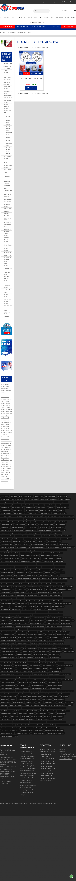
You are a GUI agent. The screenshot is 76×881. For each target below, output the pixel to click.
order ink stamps (32, 631)
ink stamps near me (65, 674)
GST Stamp (8, 411)
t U (64, 749)
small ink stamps (60, 572)
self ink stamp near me (34, 665)
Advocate (6, 75)
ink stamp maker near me (7, 679)
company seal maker (18, 510)
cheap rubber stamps (6, 530)
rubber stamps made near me (39, 688)
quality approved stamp (37, 544)
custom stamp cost (31, 646)
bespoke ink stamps (22, 660)
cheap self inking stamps (34, 536)
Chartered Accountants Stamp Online (56, 722)
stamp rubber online (31, 569)
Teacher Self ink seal (30, 719)
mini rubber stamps (45, 581)
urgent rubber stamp (30, 519)
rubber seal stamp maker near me (39, 677)
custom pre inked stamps (17, 569)
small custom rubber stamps (8, 660)
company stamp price (56, 569)
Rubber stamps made (69, 598)
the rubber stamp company (24, 578)
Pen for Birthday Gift (69, 702)
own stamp (20, 598)
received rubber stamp (50, 544)
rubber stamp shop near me (20, 662)
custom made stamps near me (66, 691)
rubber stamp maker (50, 496)
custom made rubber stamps (64, 536)
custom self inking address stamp (9, 615)
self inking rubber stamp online (49, 578)
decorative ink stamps (27, 651)
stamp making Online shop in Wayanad (56, 550)
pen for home (8, 208)
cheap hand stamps (69, 651)
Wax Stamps (7, 316)
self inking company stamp (45, 631)
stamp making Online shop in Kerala (36, 550)
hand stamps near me (63, 694)
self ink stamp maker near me (8, 685)
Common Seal (7, 91)
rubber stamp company (62, 505)
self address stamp (5, 538)
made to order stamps (6, 623)
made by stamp (31, 592)
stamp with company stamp (42, 651)
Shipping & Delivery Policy (68, 756)
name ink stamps (35, 691)
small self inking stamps (37, 572)
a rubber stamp (43, 595)
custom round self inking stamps (63, 603)
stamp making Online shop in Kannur (29, 555)
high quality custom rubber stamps (19, 620)
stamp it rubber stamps (58, 640)
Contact (62, 752)
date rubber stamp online (64, 589)
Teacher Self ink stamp (18, 719)
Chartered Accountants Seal (7, 725)
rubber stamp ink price (43, 569)
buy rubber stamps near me (55, 685)
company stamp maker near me (56, 668)
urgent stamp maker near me (49, 665)
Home (3, 2)
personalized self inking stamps (8, 521)
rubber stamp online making (19, 592)
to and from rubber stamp (22, 643)
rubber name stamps (53, 674)
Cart (69, 2)
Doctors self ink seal (58, 705)
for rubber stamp (5, 569)
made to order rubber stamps (40, 654)
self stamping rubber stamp (67, 620)
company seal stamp (65, 499)
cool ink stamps (58, 598)
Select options (31, 88)
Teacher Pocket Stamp (6, 722)
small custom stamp (22, 603)
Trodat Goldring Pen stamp (34, 696)
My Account (57, 2)
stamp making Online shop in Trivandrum (31, 553)
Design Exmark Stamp (8, 128)
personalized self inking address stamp (10, 612)
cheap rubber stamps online (21, 623)
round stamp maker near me (65, 679)
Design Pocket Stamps (8, 139)
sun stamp (4, 481)
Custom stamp (8, 98)
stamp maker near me (6, 662)
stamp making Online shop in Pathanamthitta (12, 564)
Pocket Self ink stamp (35, 699)
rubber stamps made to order (33, 598)
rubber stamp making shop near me (24, 671)
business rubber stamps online (8, 637)
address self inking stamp (56, 612)
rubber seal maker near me (39, 674)
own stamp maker (5, 609)
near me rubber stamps (22, 685)
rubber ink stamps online (66, 648)
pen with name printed (19, 710)
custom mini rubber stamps (55, 637)
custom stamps (53, 499)
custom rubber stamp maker (8, 589)
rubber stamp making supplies (36, 629)
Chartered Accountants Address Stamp (29, 727)
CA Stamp (52, 713)
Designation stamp (46, 533)
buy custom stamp (44, 575)
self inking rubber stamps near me (9, 682)
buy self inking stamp (66, 617)
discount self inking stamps (26, 657)
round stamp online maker (66, 578)
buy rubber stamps (66, 538)
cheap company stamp (18, 646)
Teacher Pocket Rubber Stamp (21, 722)
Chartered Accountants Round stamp (54, 730)
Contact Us (22, 2)
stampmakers (36, 578)
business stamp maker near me (22, 688)
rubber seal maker (30, 541)
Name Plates (7, 194)
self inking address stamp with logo (48, 510)
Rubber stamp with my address (41, 708)
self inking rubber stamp (7, 502)
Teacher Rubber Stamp (58, 716)
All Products (5, 17)
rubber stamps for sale (18, 541)
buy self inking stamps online (8, 578)
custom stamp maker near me (54, 682)
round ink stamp (55, 575)
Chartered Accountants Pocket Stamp (10, 730)
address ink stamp (21, 589)
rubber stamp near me (52, 660)
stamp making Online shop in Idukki (30, 558)
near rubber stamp (18, 530)
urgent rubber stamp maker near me (37, 662)
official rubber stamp (18, 586)
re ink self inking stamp (56, 615)
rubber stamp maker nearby (22, 572)
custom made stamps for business (9, 657)
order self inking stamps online (40, 583)
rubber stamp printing (60, 521)
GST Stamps (7, 179)
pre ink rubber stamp (48, 521)
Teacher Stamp (25, 716)
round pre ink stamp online (23, 547)
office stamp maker (5, 586)
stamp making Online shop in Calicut (9, 555)
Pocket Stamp (8, 229)
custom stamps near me (41, 671)
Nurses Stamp (69, 705)
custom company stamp (55, 595)
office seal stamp (5, 527)
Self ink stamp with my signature (26, 713)
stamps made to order (67, 586)
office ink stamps (51, 626)
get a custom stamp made (43, 606)
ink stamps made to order (41, 657)
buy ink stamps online (42, 612)
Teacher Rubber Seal (5, 719)
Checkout (35, 2)
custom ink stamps (52, 519)
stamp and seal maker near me (56, 677)
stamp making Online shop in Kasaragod (51, 558)
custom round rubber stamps (59, 581)
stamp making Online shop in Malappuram (31, 561)
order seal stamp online (33, 581)
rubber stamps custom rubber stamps (49, 648)
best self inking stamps (6, 575)
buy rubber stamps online (60, 502)
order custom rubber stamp (37, 620)
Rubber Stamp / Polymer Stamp (8, 259)
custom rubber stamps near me (8, 674)
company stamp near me (55, 671)
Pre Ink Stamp (5, 456)
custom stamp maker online (22, 544)
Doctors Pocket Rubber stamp (17, 705)
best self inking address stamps (38, 643)
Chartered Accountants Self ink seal (9, 727)
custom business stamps (69, 547)
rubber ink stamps (33, 513)
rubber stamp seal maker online (35, 589)
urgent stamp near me (23, 677)
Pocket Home (7, 222)
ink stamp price (45, 586)
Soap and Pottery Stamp (6, 278)
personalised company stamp (8, 654)
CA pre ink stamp (15, 716)
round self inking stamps (62, 507)
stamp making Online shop (19, 550)
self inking (46, 516)
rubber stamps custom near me (8, 694)
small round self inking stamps (61, 631)
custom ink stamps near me (7, 691)
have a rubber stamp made (44, 646)
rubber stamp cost (31, 524)
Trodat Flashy (8, 299)
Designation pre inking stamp (39, 733)
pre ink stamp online (6, 516)
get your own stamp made (28, 612)
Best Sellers (7, 80)
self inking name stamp (6, 688)
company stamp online (6, 524)
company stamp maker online (45, 524)
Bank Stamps (7, 77)
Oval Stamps (7, 202)
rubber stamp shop (5, 505)
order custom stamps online (8, 603)
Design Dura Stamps (8, 122)
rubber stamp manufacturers (16, 519)
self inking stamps (38, 496)
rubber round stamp (6, 581)
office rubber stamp (42, 507)
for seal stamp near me (24, 682)
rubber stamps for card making (66, 519)
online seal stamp (41, 541)
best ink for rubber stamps (52, 623)
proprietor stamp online (33, 533)
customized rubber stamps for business (10, 651)
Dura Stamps (7, 169)
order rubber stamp (5, 541)
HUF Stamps (7, 181)
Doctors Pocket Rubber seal (32, 705)
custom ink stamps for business (8, 640)
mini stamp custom (21, 631)
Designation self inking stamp (23, 733)
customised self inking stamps (32, 586)
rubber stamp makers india (25, 496)
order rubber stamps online (35, 516)
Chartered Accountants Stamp (37, 722)
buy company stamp (16, 606)
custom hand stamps (48, 567)
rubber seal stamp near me (24, 674)
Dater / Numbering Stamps (7, 106)
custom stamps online (17, 507)
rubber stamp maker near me (66, 660)
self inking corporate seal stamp (35, 634)
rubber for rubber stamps (25, 615)
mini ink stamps (22, 640)
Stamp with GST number (14, 708)
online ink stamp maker (18, 581)
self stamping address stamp (37, 623)
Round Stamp (48, 17)
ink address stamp (65, 623)
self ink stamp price (36, 521)
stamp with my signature (63, 710)
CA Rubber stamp (61, 713)
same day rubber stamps (54, 688)
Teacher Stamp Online (36, 716)
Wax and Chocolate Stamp (7, 312)
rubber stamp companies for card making (11, 648)
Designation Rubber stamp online (56, 733)
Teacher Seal (47, 716)
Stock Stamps (59, 17)
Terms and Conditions (12, 2)
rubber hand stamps (19, 600)
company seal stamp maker (7, 595)
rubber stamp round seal (49, 536)
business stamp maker (32, 575)
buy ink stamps (4, 606)
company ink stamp (48, 603)
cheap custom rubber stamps (30, 648)
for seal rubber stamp (20, 533)
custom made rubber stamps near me (47, 694)
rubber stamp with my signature (8, 713)
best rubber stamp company (64, 626)
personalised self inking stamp (57, 583)
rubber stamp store (62, 496)
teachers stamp (6, 483)
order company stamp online (8, 598)
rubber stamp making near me (56, 662)
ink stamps (26, 499)
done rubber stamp (16, 609)
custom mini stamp (20, 634)
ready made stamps (57, 592)
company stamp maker (6, 513)
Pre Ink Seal (7, 447)
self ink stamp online (45, 513)
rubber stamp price (5, 507)
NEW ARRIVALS (7, 197)
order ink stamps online (29, 606)
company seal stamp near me (35, 679)
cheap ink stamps (32, 640)
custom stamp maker (6, 510)
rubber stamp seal (39, 505)
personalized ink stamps (54, 538)
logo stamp (4, 414)
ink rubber (51, 507)
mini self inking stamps (56, 600)
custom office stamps (6, 600)
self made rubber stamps (52, 620)
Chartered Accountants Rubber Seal (45, 725)
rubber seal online (59, 567)
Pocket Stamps (16, 17)
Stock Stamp (7, 283)
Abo (61, 749)
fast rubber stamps (21, 595)
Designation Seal (57, 533)
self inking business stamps (7, 626)
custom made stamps (68, 516)
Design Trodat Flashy (8, 149)
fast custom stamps (54, 654)
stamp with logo (6, 479)
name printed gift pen (32, 710)
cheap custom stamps (21, 629)
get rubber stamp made (24, 583)
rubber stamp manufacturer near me (38, 668)
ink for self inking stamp (17, 527)
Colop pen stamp (22, 696)
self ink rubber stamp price (7, 567)
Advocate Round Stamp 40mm (31, 78)
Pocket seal (40, 702)
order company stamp (31, 600)
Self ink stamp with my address (58, 708)
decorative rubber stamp (7, 533)
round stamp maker (30, 507)
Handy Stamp (4, 699)
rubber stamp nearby (60, 524)
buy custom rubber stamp (38, 617)
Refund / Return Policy (67, 754)
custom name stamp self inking (49, 691)
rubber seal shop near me (50, 679)
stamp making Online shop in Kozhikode (52, 553)
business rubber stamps (59, 530)
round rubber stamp (27, 505)
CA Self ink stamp (5, 716)
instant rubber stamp (20, 524)
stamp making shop (5, 550)
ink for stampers (56, 586)
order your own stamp (56, 651)
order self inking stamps (35, 603)
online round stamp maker (59, 513)
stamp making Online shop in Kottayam (10, 558)
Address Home (8, 64)
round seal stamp (50, 505)
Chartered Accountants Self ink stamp (65, 725)
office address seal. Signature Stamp (6, 418)
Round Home (7, 252)
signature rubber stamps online (22, 617)
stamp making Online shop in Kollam (9, 561)
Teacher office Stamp (56, 719)
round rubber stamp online (7, 547)
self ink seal (3, 519)
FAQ (44, 22)
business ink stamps (47, 598)
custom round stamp (21, 536)
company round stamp (23, 521)
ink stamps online (44, 527)
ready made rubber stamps (54, 541)
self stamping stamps (51, 589)
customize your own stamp (7, 631)
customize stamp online (44, 592)
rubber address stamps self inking (26, 637)
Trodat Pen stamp (47, 696)
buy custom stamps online (7, 634)
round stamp (34, 499)
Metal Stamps (70, 17)
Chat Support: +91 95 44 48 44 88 (47, 2)
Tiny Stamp (12, 699)
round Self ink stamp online (38, 547)
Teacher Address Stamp (43, 719)
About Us (29, 2)
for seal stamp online (30, 564)
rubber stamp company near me (38, 685)
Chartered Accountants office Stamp (50, 727)
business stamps (16, 505)
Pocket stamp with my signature (47, 710)
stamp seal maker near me (20, 665)
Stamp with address (27, 708)
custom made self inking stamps (53, 629)
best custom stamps (69, 637)
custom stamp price (5, 646)
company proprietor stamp (54, 547)
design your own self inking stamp (61, 646)
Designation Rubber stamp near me (9, 736)
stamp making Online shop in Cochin (9, 553)
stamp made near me (20, 679)
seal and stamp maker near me (8, 677)
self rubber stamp (49, 572)
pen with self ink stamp (6, 710)
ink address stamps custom (24, 654)
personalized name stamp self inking (27, 694)
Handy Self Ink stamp (6, 702)
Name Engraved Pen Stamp (8, 190)
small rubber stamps (17, 538)
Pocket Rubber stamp (23, 699)
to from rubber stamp (55, 657)
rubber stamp (5, 460)
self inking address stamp (32, 510)
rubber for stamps (5, 592)
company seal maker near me (8, 668)
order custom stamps (21, 567)
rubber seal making (63, 544)
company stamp (5, 499)
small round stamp (44, 600)
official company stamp (34, 567)
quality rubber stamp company (41, 615)
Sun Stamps (7, 290)
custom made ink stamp (52, 617)
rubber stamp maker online (32, 502)
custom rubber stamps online (45, 564)
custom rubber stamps (46, 502)
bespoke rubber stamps (44, 640)
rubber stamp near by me (39, 682)
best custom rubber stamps (7, 643)
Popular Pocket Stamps (6, 239)
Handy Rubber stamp (59, 699)
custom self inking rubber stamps (9, 583)
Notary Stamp (8, 199)
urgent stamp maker (41, 538)
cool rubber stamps (32, 595)
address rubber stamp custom (56, 643)
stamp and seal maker (60, 564)
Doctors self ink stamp (46, 705)
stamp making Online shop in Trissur (49, 555)
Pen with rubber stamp (50, 702)
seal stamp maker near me (7, 671)
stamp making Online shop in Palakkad (53, 561)
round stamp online (56, 516)
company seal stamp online (57, 527)
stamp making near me (6, 665)
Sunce (5, 292)
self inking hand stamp (6, 617)
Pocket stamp (5, 439)
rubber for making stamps (7, 572)
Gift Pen (60, 702)
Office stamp (5, 422)
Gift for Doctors (4, 705)
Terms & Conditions (66, 759)
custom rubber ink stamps (7, 629)
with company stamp (41, 637)
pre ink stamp (13, 496)
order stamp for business (58, 606)
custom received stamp (38, 626)
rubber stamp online (16, 499)
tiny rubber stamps (51, 609)
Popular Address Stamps (6, 233)
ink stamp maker (41, 519)
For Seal (7, 409)
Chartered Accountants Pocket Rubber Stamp (32, 730)
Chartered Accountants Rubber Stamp (26, 725)
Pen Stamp (26, 17)
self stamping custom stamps (23, 626)
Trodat (8, 154)
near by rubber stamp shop (44, 530)
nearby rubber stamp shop (19, 516)
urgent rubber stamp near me (65, 665)
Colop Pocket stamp (30, 702)
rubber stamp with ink (19, 575)
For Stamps (7, 176)
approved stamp (44, 499)
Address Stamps (37, 17)
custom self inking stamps (20, 513)
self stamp (61, 510)
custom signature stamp (31, 527)
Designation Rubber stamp (7, 536)
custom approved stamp (39, 609)
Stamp (7, 477)
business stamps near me (22, 691)
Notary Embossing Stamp (42, 713)
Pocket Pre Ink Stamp (47, 699)
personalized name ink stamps (8, 696)
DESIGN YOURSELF (36, 22)
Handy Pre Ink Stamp (18, 702)
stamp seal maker (19, 502)
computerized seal (6, 395)
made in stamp (27, 609)
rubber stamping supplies (7, 544)
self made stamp (5, 620)
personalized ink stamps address (36, 660)
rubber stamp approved (30, 530)
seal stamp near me (22, 668)
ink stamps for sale (49, 634)
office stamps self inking (62, 634)
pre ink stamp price (29, 538)
